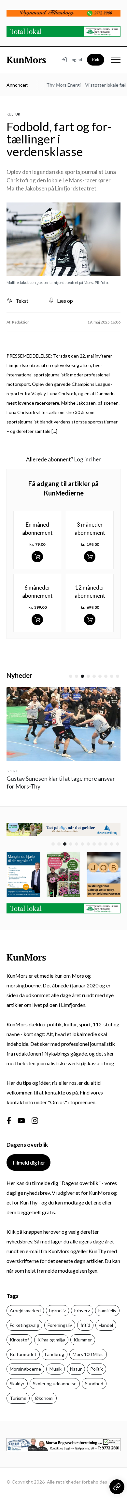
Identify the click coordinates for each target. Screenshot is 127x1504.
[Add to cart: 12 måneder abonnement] (89, 619)
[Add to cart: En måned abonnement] (37, 556)
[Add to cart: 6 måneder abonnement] (37, 619)
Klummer (83, 1339)
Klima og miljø (51, 1339)
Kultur (13, 114)
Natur (76, 1369)
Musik (55, 1369)
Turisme (18, 1398)
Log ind (76, 59)
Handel (106, 1325)
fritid (85, 1325)
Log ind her (87, 459)
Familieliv (107, 1310)
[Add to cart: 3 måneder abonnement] (89, 556)
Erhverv (82, 1310)
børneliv (57, 1310)
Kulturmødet (23, 1354)
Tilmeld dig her (28, 1162)
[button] (70, 676)
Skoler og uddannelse (55, 1383)
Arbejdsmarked (25, 1310)
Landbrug (54, 1354)
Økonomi (44, 1398)
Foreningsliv (60, 1325)
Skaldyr (17, 1383)
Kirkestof (19, 1339)
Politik (96, 1369)
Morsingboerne (25, 1369)
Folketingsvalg (24, 1325)
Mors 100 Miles (88, 1354)
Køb (95, 59)
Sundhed (94, 1383)
